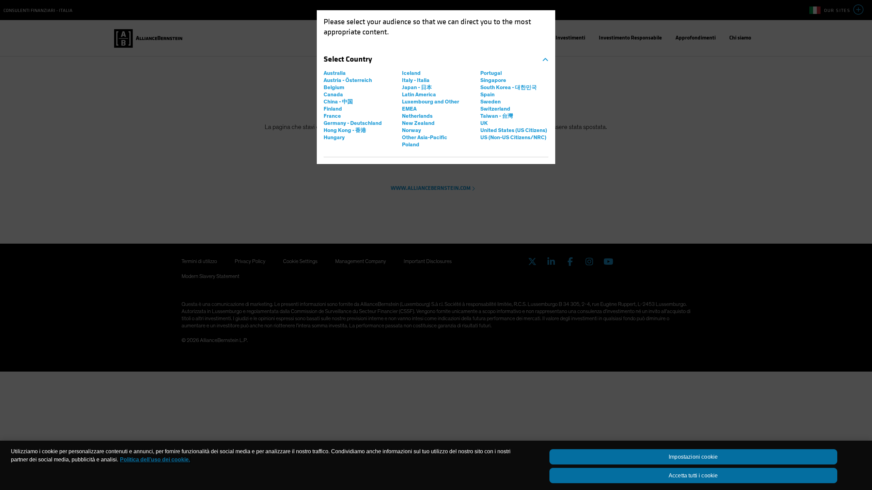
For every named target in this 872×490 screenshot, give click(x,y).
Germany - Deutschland (353, 123)
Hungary (334, 137)
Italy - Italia (416, 80)
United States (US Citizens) (513, 130)
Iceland (411, 73)
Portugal (491, 73)
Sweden (490, 101)
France (332, 116)
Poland (410, 144)
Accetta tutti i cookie (693, 475)
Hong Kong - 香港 (345, 130)
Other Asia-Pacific (424, 137)
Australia (335, 73)
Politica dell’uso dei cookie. (155, 459)
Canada (333, 94)
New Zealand (418, 123)
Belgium (334, 87)
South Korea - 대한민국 (508, 87)
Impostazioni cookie (693, 457)
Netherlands (417, 116)
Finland (333, 109)
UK (484, 123)
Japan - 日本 (417, 87)
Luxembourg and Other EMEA (430, 105)
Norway (411, 130)
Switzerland (495, 109)
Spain (487, 94)
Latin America (419, 94)
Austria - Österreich (348, 80)
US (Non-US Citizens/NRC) (513, 137)
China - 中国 (338, 101)
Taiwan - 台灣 (496, 116)
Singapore (493, 80)
